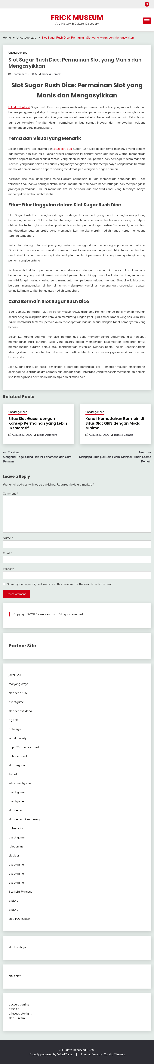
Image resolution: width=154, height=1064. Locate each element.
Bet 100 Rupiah (19, 918)
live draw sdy (18, 738)
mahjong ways (19, 684)
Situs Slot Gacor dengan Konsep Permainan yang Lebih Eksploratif (37, 423)
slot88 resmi (17, 1018)
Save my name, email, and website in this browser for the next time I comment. (59, 584)
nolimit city (16, 828)
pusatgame (16, 702)
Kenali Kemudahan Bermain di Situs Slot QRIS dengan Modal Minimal (114, 423)
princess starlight (20, 1013)
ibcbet (13, 774)
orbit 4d (14, 1009)
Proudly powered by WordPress (51, 1054)
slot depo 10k (18, 693)
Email (7, 553)
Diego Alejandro (47, 434)
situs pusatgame (20, 783)
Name (8, 538)
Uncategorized (17, 52)
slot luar (14, 855)
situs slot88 (16, 976)
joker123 (15, 675)
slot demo (15, 810)
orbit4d (13, 900)
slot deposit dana (20, 711)
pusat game (17, 792)
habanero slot (18, 756)
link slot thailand (19, 107)
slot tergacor (17, 765)
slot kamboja (17, 947)
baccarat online (19, 1004)
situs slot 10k (63, 148)
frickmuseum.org (46, 614)
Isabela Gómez (51, 74)
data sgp (15, 729)
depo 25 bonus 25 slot (24, 747)
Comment (10, 493)
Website (8, 569)
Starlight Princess (20, 891)
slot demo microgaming (24, 819)
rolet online (16, 846)
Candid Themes (114, 1054)
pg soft (13, 720)
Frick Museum (77, 17)
